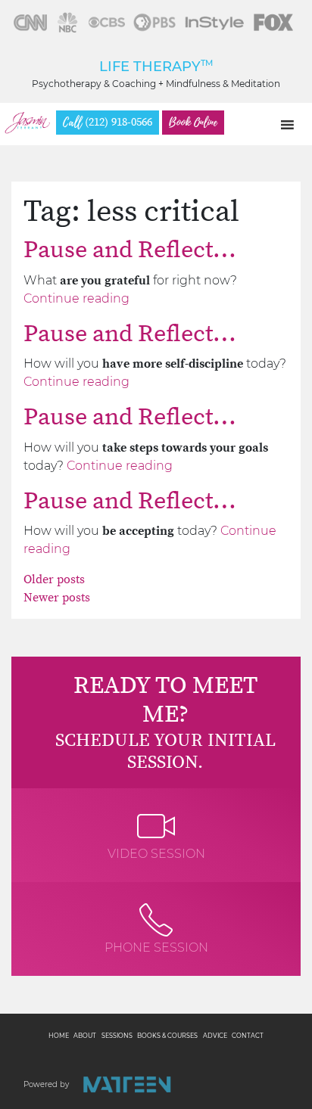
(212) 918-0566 (107, 122)
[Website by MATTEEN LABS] (127, 1084)
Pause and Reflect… (129, 250)
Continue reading (76, 298)
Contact (248, 1035)
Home (58, 1035)
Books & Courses (167, 1035)
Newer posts (56, 597)
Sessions (117, 1035)
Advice (215, 1035)
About (84, 1035)
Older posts (54, 579)
